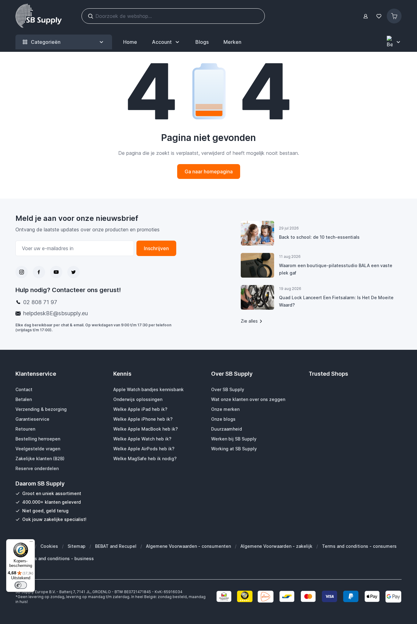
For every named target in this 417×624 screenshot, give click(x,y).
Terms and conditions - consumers (359, 546)
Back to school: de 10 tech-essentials (319, 237)
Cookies (49, 546)
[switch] (21, 585)
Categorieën (45, 42)
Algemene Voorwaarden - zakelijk (276, 546)
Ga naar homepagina (209, 171)
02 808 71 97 (40, 302)
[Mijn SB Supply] (366, 16)
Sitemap (76, 546)
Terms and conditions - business (58, 558)
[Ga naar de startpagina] (38, 16)
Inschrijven (156, 248)
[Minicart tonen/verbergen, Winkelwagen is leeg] (394, 16)
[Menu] (31, 543)
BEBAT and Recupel (115, 546)
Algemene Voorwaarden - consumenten (188, 546)
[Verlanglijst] (379, 16)
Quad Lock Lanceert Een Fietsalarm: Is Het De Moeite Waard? (336, 301)
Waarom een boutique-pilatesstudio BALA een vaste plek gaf (335, 269)
